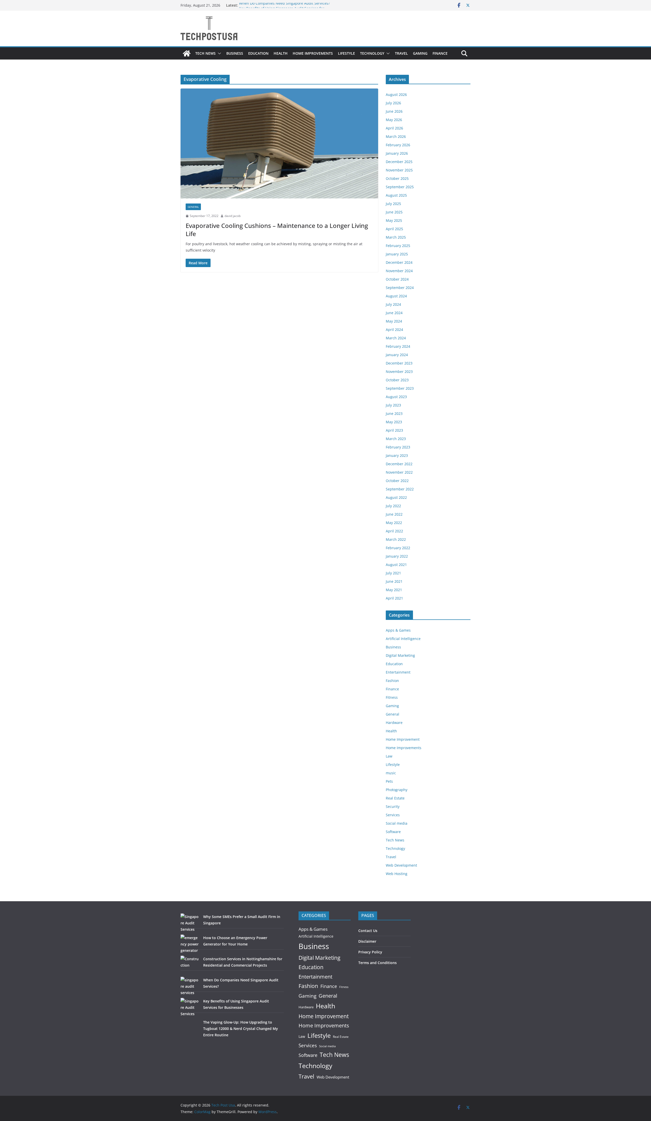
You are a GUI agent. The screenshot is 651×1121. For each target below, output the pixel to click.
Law (389, 756)
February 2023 (398, 447)
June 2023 (394, 413)
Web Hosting (396, 873)
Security (393, 806)
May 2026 (394, 119)
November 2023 (399, 371)
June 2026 (394, 111)
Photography (396, 789)
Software (393, 831)
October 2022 (397, 480)
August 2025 (396, 195)
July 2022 (393, 505)
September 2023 (400, 388)
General (193, 207)
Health (281, 53)
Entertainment (398, 672)
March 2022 (396, 539)
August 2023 (396, 396)
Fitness (392, 697)
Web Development (401, 865)
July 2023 (393, 405)
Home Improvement (403, 739)
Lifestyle (346, 53)
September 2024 (400, 287)
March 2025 (396, 237)
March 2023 (396, 438)
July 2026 (393, 102)
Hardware (394, 722)
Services (393, 814)
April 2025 (394, 228)
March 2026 (396, 136)
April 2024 (394, 329)
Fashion (392, 680)
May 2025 (394, 220)
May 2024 (394, 321)
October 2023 (397, 379)
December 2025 (399, 161)
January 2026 (397, 153)
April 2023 (394, 430)
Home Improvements (313, 53)
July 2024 (393, 304)
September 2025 (400, 186)
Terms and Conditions (377, 962)
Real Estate (395, 798)
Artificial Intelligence (403, 638)
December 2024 (399, 262)
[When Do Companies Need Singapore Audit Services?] (190, 986)
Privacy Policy (370, 952)
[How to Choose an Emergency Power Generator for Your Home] (190, 944)
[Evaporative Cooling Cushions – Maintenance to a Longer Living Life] (279, 143)
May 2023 (394, 421)
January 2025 (397, 254)
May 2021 (394, 589)
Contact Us (367, 930)
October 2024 (397, 279)
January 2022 (397, 556)
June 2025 (394, 212)
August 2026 (396, 94)
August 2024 (396, 296)
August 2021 (396, 564)
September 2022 (400, 489)
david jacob (233, 216)
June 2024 (394, 312)
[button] (218, 53)
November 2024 (399, 270)
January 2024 (397, 354)
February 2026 (398, 144)
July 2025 (393, 203)
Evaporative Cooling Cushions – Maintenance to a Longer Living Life (277, 229)
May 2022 (394, 522)
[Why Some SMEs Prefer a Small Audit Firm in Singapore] (190, 923)
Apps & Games (398, 630)
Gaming (420, 53)
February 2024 (398, 346)
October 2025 (397, 178)
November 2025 (399, 170)
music (391, 772)
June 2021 (394, 581)
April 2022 (394, 531)
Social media (396, 823)
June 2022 (394, 514)
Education (258, 53)
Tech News (205, 53)
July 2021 (393, 573)
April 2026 (394, 128)
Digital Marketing (400, 655)
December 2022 (399, 463)
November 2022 (399, 472)
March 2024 (396, 338)
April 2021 (394, 598)
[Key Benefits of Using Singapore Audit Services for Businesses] (190, 1007)
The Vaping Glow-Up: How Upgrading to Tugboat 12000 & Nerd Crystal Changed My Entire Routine (240, 1028)
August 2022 (396, 497)
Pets (389, 781)
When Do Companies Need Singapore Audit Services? (284, 5)
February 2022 (398, 547)
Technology (372, 53)
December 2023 (399, 363)
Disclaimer (367, 941)
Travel (401, 53)
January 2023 (397, 455)
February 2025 (398, 245)
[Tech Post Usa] (187, 53)
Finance (440, 53)
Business (234, 53)
